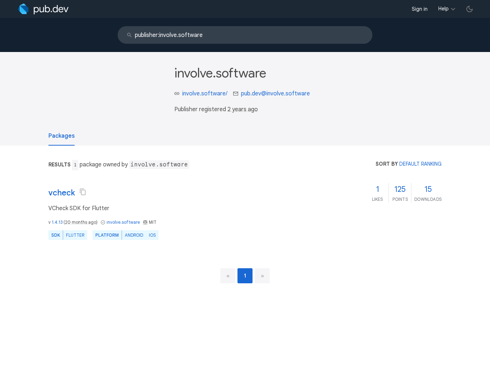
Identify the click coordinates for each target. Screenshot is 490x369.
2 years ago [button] (242, 109)
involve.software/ (204, 93)
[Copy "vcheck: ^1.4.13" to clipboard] (82, 191)
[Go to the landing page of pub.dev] (43, 9)
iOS (152, 235)
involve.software (123, 222)
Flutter (75, 235)
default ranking (420, 164)
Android (134, 235)
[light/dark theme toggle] (469, 9)
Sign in (420, 9)
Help (443, 8)
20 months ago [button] (80, 222)
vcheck (61, 193)
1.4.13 (57, 222)
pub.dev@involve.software (275, 93)
